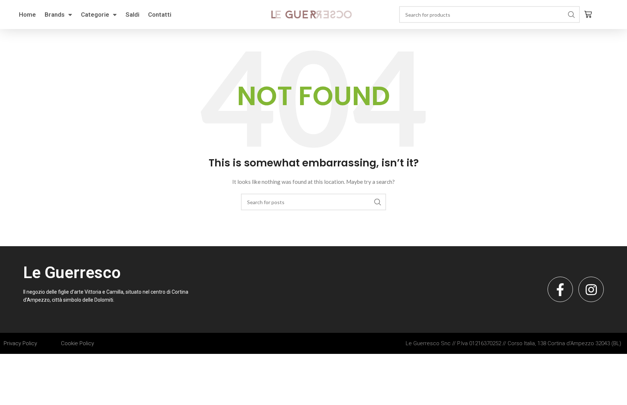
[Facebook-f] (560, 289)
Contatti (159, 14)
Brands (55, 14)
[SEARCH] (571, 14)
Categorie (95, 14)
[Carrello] (588, 14)
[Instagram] (591, 289)
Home (27, 14)
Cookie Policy (77, 343)
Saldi (132, 14)
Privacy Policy (20, 343)
